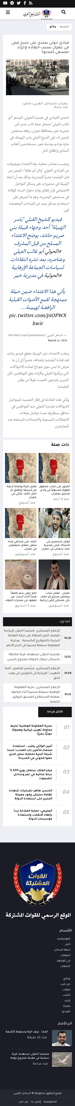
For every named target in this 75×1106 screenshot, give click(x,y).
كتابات (66, 995)
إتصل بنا (36, 1101)
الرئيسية (64, 27)
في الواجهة (63, 961)
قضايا (66, 1006)
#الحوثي (53, 251)
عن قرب (65, 984)
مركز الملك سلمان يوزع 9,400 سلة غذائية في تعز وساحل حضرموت (31, 774)
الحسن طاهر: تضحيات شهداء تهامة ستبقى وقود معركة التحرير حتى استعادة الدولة (30, 795)
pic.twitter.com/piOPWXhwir (37, 319)
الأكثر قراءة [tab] (55, 711)
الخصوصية (50, 1101)
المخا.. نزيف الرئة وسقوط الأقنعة (27, 1031)
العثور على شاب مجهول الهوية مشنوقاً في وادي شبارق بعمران (54, 490)
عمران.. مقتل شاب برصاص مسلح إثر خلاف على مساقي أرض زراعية (55, 597)
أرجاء (67, 1000)
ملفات (66, 989)
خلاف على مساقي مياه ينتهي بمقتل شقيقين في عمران (22, 545)
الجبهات (65, 966)
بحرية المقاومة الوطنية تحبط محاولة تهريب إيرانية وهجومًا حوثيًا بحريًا (31, 730)
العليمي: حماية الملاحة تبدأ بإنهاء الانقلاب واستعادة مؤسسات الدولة (33, 815)
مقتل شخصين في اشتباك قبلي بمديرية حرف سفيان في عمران (55, 545)
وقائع (53, 27)
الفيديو (66, 1011)
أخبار (67, 944)
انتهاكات (65, 955)
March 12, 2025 (57, 340)
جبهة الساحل (62, 949)
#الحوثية (53, 275)
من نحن (23, 1101)
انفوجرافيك (63, 938)
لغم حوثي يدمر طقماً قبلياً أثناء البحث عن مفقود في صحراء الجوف (21, 597)
